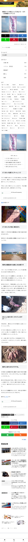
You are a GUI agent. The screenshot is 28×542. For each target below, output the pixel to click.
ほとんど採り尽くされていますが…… (14, 164)
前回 (2, 202)
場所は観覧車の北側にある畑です (13, 162)
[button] (22, 39)
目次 (12, 155)
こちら (6, 396)
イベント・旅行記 (6, 414)
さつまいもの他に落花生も (12, 160)
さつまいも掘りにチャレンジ (12, 158)
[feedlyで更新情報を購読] (7, 434)
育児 (13, 414)
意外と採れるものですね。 (12, 166)
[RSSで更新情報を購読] (20, 434)
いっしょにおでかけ (20, 414)
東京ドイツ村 (5, 416)
